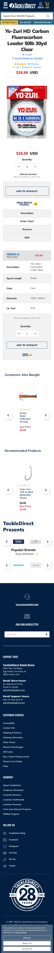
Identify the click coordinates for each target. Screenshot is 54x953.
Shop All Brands (24, 553)
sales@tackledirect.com (14, 690)
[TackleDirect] (22, 6)
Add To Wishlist (27, 191)
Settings (27, 937)
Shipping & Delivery (12, 732)
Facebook (13, 839)
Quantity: (27, 159)
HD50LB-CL (13, 254)
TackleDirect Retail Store (18, 665)
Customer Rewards (12, 804)
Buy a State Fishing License (16, 756)
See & (28, 67)
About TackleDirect (12, 785)
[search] (48, 16)
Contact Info (9, 728)
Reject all (27, 943)
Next (47, 541)
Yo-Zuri (28, 54)
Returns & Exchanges (13, 747)
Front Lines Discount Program (17, 809)
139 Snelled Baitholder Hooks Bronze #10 (26, 496)
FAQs (5, 766)
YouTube (13, 852)
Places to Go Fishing (12, 761)
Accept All (27, 948)
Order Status (9, 742)
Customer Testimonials (13, 799)
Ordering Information (13, 737)
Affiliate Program (11, 814)
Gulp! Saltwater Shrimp (25, 418)
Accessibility (9, 723)
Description (27, 213)
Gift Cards (8, 752)
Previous (6, 541)
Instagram (14, 846)
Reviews (27, 229)
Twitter (12, 865)
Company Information (13, 790)
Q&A (27, 237)
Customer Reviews (12, 795)
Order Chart (27, 221)
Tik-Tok (12, 859)
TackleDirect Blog (17, 833)
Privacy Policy (21, 932)
